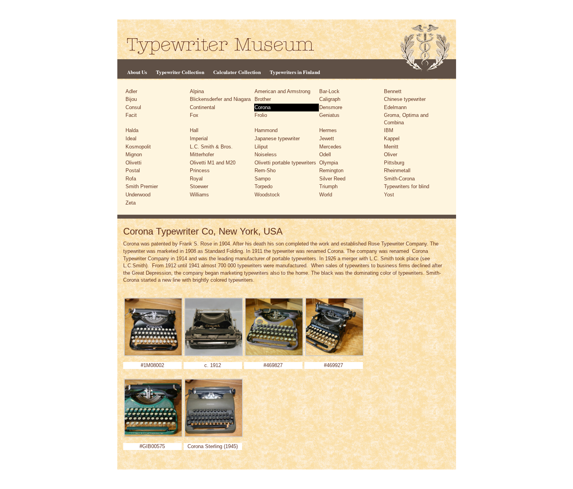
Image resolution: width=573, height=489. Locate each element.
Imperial (199, 138)
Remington (331, 170)
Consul (133, 107)
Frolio (261, 115)
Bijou (131, 99)
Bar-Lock (329, 91)
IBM (388, 130)
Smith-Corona (399, 179)
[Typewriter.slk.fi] (220, 46)
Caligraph (329, 99)
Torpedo (263, 186)
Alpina (197, 91)
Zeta (131, 203)
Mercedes (330, 147)
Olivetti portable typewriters (285, 163)
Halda (132, 130)
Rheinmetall (397, 170)
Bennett (392, 91)
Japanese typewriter (277, 138)
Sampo (263, 179)
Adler (131, 91)
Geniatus (329, 115)
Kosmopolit (138, 147)
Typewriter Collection (180, 72)
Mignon (134, 154)
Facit (131, 115)
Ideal (131, 138)
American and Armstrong (282, 91)
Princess (200, 170)
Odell (325, 154)
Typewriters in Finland (295, 72)
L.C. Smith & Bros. (211, 147)
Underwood (138, 195)
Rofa (131, 179)
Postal (133, 170)
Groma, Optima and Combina (406, 118)
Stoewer (199, 186)
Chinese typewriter (405, 99)
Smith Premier (142, 186)
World (325, 195)
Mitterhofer (202, 154)
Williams (199, 195)
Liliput (261, 147)
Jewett (326, 138)
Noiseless (266, 154)
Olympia (328, 163)
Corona (263, 107)
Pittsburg (394, 163)
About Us (137, 72)
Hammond (266, 130)
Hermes (328, 130)
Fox (194, 115)
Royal (196, 179)
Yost (389, 195)
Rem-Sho (265, 170)
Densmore (330, 107)
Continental (202, 107)
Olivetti (133, 163)
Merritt (391, 147)
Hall (194, 130)
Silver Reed (332, 179)
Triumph (328, 186)
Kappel (392, 138)
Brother (263, 99)
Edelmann (395, 107)
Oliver (390, 154)
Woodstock (267, 195)
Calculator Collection (237, 72)
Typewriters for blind (406, 186)
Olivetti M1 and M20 (212, 163)
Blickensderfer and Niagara (220, 99)
